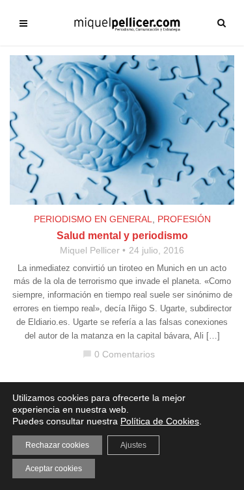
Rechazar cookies (57, 445)
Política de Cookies (159, 421)
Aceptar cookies (53, 468)
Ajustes (133, 445)
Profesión (184, 219)
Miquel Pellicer (90, 250)
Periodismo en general (93, 219)
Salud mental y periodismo (122, 235)
